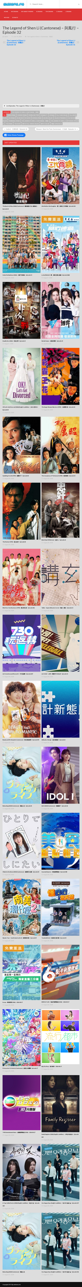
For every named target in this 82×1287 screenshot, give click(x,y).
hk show (27, 118)
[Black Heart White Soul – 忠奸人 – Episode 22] (60, 510)
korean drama (37, 118)
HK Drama (14, 11)
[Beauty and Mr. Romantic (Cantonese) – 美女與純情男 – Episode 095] (21, 709)
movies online (48, 118)
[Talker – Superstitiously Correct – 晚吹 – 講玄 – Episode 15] (60, 577)
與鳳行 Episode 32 (56, 124)
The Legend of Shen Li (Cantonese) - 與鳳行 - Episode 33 (16, 43)
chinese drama (22, 115)
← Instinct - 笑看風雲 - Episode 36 (15, 129)
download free (34, 115)
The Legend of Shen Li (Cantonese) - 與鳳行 (40, 36)
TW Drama (49, 11)
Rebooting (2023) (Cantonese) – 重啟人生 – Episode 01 (17, 806)
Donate (15, 17)
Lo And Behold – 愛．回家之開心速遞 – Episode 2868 (56, 275)
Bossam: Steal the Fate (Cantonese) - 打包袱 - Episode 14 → (57, 129)
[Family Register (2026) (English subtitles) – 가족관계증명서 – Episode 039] (60, 1103)
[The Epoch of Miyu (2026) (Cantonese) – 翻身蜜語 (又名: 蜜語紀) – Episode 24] (21, 175)
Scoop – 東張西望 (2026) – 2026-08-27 (13, 1002)
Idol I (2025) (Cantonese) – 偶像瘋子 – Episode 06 (55, 806)
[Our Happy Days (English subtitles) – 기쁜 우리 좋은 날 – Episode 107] (60, 1172)
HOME (6, 11)
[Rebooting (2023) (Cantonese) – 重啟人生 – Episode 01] (21, 775)
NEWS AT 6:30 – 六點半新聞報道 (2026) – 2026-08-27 (55, 1002)
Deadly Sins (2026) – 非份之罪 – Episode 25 (14, 341)
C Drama (59, 11)
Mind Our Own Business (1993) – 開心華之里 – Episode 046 (19, 607)
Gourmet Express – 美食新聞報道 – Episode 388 (54, 872)
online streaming (60, 118)
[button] (41, 106)
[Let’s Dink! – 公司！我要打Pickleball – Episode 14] (60, 643)
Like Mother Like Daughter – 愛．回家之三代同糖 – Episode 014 (58, 206)
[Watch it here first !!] (14, 4)
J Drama (68, 11)
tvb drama (9, 124)
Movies (6, 17)
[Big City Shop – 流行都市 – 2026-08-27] (60, 1036)
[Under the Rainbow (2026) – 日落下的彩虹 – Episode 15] (21, 244)
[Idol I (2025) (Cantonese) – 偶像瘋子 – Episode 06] (60, 775)
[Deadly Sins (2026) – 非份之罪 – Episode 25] (21, 310)
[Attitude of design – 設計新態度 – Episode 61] (60, 709)
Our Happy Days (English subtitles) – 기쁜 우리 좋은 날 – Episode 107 (60, 1203)
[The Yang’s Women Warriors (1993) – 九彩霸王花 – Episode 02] (60, 376)
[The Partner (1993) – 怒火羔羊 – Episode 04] (21, 511)
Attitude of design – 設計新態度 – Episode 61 (53, 740)
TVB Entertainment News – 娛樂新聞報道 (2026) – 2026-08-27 (19, 1132)
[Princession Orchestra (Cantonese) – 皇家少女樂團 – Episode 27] (21, 1037)
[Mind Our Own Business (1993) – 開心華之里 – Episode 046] (21, 577)
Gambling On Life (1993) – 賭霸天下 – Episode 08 (16, 475)
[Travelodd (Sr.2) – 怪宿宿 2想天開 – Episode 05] (60, 907)
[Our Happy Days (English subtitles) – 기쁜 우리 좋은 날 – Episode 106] (60, 1241)
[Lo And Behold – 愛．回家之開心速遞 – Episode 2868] (60, 244)
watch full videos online (30, 124)
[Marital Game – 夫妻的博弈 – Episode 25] (60, 310)
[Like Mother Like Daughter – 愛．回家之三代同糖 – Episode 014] (60, 175)
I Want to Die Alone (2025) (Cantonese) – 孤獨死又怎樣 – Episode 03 (21, 872)
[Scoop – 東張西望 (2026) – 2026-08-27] (21, 972)
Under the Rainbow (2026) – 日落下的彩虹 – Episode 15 (17, 275)
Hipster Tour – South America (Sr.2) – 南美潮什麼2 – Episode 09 (20, 938)
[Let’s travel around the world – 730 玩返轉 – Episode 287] (21, 643)
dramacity (44, 115)
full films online (61, 115)
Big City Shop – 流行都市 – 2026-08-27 (52, 1066)
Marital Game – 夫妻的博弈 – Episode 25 (52, 341)
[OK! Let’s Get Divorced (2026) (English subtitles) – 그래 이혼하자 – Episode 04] (21, 376)
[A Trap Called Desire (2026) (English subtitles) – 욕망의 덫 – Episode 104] (21, 1172)
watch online (45, 124)
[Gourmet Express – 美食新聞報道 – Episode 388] (60, 841)
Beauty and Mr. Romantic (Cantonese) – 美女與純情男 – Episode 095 (21, 740)
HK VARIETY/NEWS (27, 11)
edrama (51, 115)
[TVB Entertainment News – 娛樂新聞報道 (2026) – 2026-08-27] (21, 1102)
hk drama (12, 118)
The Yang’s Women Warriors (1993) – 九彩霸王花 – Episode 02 (58, 407)
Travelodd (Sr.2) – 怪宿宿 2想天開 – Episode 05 (54, 938)
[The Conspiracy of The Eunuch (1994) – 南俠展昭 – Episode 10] (60, 445)
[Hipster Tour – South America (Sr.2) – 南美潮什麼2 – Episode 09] (21, 907)
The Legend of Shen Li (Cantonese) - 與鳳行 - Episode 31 (66, 43)
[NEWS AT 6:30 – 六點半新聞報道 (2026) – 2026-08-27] (60, 972)
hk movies (20, 118)
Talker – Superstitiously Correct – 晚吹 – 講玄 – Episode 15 (57, 607)
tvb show (17, 124)
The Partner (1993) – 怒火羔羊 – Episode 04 (14, 542)
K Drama (39, 11)
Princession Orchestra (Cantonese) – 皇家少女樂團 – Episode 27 (20, 1068)
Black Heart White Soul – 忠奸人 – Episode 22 (54, 540)
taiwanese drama (14, 121)
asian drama (11, 115)
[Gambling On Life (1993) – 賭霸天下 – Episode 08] (21, 445)
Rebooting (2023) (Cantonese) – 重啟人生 (14, 1272)
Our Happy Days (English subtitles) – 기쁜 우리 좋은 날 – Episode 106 (60, 1272)
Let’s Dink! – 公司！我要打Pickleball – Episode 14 (55, 674)
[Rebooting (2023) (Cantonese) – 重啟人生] (21, 1241)
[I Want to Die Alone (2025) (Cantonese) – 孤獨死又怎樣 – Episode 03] (21, 841)
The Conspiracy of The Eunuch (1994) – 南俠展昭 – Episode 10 (58, 475)
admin (6, 36)
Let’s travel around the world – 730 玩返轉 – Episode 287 (18, 674)
